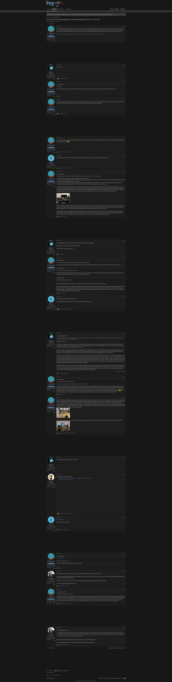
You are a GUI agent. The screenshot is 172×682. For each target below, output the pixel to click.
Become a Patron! (50, 672)
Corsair (72, 479)
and (64, 78)
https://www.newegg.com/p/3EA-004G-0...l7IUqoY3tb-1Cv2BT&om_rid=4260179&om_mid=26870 (80, 34)
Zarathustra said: (60, 592)
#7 (124, 171)
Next (51, 23)
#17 (124, 553)
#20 (124, 627)
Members (68, 9)
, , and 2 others (66, 433)
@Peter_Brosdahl (60, 519)
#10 (124, 296)
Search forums (54, 11)
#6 (124, 155)
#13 (124, 397)
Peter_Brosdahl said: (61, 336)
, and (65, 151)
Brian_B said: (59, 84)
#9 (124, 257)
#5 (124, 137)
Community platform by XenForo (86, 680)
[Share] (122, 26)
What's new (60, 9)
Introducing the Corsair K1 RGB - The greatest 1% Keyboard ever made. (75, 478)
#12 (124, 376)
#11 (124, 333)
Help (119, 678)
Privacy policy (114, 678)
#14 (124, 457)
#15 (124, 474)
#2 (124, 64)
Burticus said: (60, 174)
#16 (124, 517)
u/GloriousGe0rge (65, 479)
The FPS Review (51, 678)
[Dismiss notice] (124, 14)
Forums (54, 9)
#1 (124, 26)
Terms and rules (107, 678)
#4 (124, 99)
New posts (48, 11)
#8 (124, 240)
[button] (64, 9)
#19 (124, 589)
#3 (124, 81)
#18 (124, 571)
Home (48, 9)
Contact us (101, 678)
